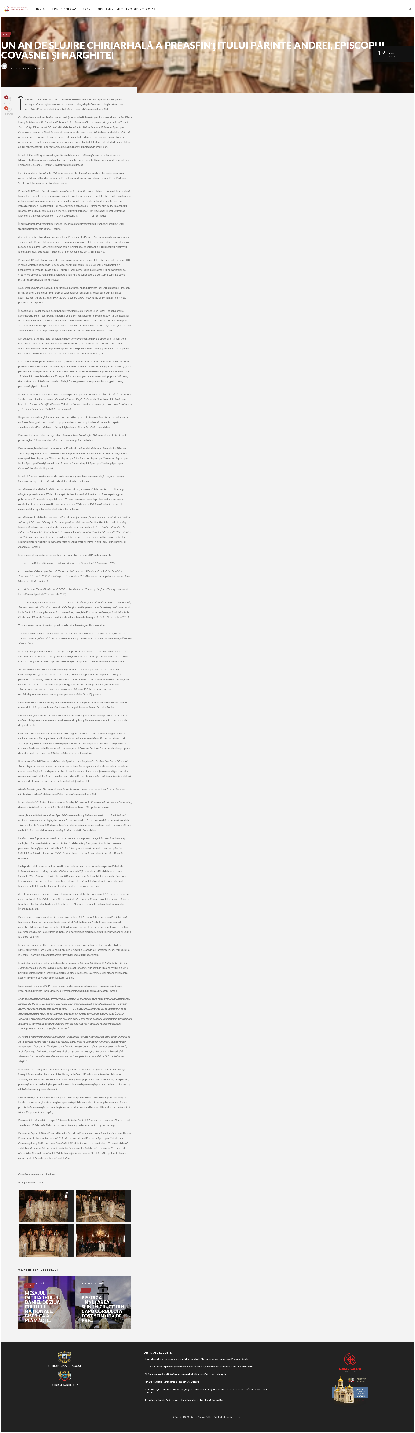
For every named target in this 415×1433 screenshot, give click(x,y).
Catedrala (70, 9)
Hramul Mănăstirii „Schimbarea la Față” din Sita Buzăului (172, 1381)
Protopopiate (133, 9)
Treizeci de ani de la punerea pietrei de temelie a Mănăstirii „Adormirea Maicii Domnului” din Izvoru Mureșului (199, 1366)
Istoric (86, 9)
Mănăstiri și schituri (108, 9)
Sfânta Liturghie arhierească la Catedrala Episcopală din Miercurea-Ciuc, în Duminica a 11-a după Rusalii (196, 1359)
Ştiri (5, 34)
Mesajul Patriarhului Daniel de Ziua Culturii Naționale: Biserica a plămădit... (42, 1307)
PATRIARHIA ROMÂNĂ (64, 1384)
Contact (151, 9)
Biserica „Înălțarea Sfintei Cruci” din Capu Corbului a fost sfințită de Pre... (103, 1309)
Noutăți (41, 9)
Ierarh (55, 9)
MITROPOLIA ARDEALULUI (64, 1365)
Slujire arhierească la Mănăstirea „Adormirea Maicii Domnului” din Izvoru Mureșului (185, 1374)
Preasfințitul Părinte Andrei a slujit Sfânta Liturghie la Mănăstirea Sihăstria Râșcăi (185, 1399)
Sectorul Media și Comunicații (32, 69)
